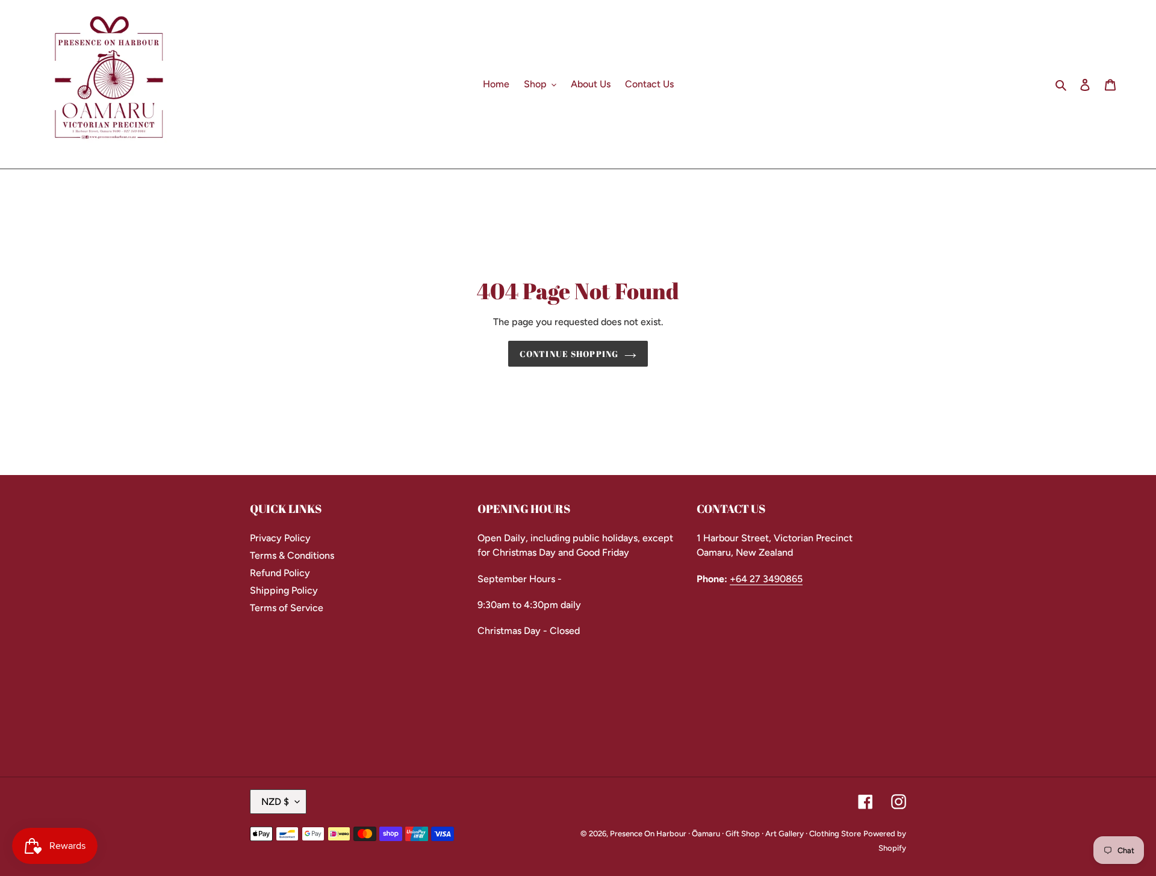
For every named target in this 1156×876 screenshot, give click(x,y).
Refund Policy (280, 573)
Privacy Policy (280, 538)
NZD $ (275, 801)
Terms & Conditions (292, 555)
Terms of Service (286, 608)
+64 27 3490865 (766, 579)
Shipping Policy (284, 590)
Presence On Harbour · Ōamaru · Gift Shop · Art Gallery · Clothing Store (735, 833)
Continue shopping (569, 353)
